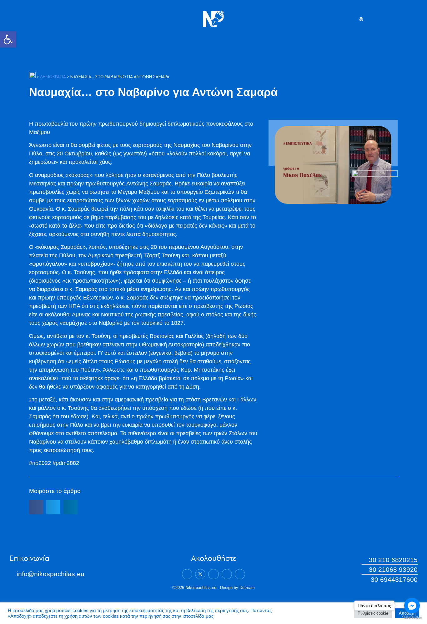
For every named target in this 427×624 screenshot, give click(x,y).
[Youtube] (240, 574)
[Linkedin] (213, 574)
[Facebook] (187, 574)
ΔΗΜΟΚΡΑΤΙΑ (53, 77)
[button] (8, 39)
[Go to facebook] (412, 605)
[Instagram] (227, 574)
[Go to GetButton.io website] (412, 618)
